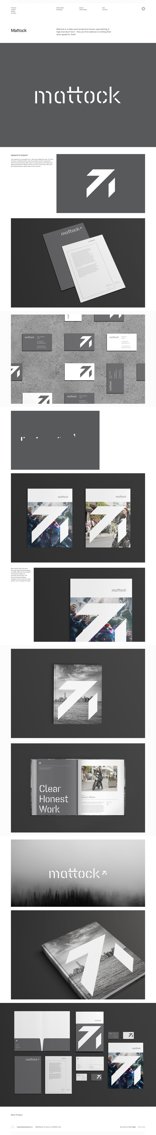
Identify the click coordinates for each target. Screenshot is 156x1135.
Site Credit (141, 1127)
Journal (13, 10)
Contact (13, 13)
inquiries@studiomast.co (25, 1127)
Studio (13, 11)
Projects (14, 8)
